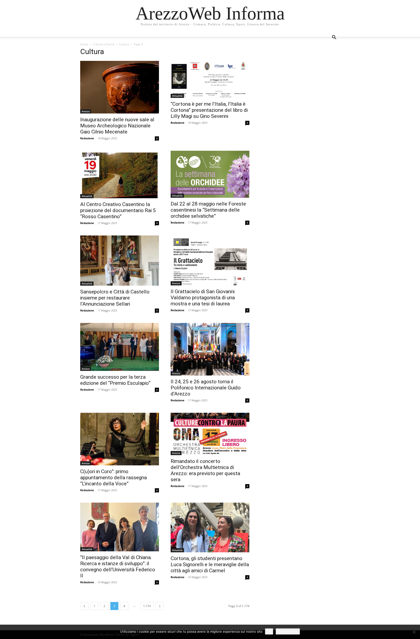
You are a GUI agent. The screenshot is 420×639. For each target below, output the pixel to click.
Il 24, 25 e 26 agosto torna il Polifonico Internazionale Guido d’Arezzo (206, 388)
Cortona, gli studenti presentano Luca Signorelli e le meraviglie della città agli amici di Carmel (210, 564)
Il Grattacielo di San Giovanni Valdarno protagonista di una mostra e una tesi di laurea (203, 298)
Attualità (177, 95)
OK (269, 631)
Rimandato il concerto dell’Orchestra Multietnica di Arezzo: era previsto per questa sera (205, 470)
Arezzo (86, 111)
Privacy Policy (288, 631)
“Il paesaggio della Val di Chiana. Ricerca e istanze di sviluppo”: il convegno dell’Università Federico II (117, 566)
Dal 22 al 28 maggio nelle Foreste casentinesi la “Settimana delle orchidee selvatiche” (208, 210)
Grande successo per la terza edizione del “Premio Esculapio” (115, 380)
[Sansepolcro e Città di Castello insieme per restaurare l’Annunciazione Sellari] (119, 260)
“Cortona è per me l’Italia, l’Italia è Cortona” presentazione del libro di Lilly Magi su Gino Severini (209, 110)
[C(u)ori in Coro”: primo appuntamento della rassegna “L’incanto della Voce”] (119, 439)
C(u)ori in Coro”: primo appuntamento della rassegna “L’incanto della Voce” (113, 478)
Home (84, 44)
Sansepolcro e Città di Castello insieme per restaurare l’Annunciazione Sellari (114, 298)
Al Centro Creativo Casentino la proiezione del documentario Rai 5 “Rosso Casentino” (118, 210)
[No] (413, 632)
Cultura (124, 44)
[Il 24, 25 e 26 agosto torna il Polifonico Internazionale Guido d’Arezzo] (210, 349)
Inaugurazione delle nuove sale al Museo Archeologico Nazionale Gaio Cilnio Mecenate (117, 126)
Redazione (87, 138)
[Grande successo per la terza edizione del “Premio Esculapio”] (119, 347)
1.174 (147, 606)
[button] (334, 38)
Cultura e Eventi (103, 44)
